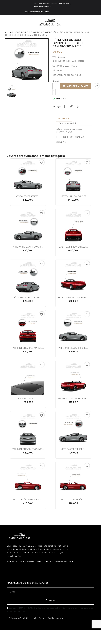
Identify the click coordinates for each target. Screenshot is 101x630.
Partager (64, 106)
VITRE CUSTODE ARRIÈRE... (28, 196)
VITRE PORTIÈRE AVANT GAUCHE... (28, 247)
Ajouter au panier (75, 86)
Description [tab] (64, 118)
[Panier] (98, 22)
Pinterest (78, 106)
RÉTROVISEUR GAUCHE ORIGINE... (73, 297)
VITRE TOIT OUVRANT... (28, 398)
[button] (90, 22)
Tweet (71, 106)
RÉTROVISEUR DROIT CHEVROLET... (73, 398)
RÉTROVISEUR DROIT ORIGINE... (28, 297)
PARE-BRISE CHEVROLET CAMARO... (28, 348)
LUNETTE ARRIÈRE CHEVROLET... (73, 196)
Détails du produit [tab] (68, 123)
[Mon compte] (94, 22)
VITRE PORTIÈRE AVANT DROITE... (73, 348)
